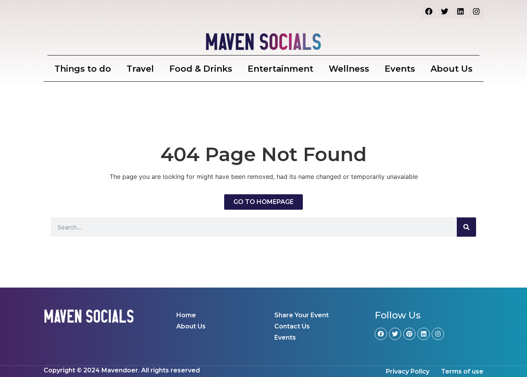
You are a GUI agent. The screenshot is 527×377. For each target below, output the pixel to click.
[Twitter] (444, 11)
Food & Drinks (200, 69)
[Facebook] (428, 11)
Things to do (82, 69)
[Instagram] (476, 11)
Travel (140, 69)
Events (400, 69)
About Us (452, 69)
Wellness (349, 69)
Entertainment (280, 69)
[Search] (466, 227)
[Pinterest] (409, 334)
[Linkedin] (460, 11)
